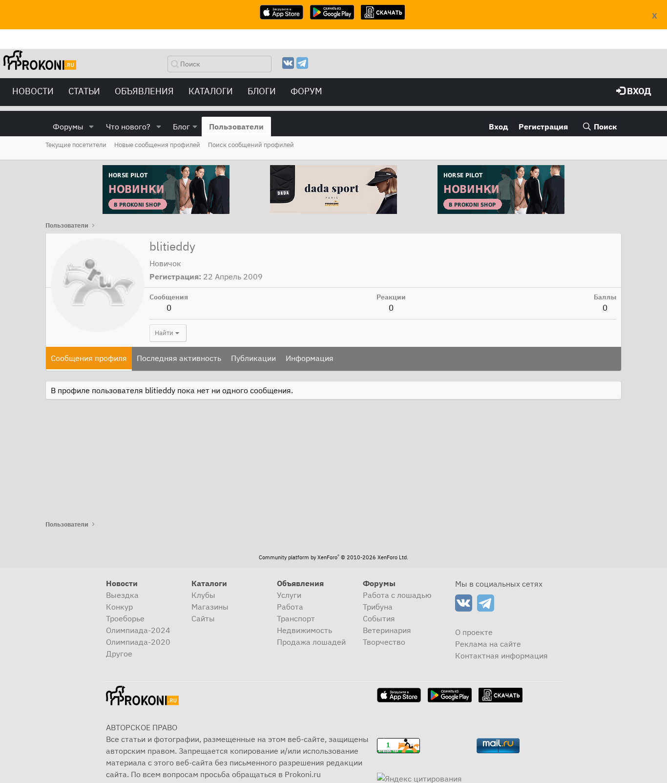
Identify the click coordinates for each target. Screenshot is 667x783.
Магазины (210, 607)
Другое (119, 653)
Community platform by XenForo (333, 557)
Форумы (68, 126)
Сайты (203, 618)
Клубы (203, 595)
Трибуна (378, 607)
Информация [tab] (310, 358)
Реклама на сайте (488, 644)
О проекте (474, 632)
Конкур (119, 607)
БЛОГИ (262, 91)
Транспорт (296, 618)
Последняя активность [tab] (179, 358)
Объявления (144, 91)
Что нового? (128, 126)
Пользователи (236, 126)
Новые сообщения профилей (157, 145)
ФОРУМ (306, 91)
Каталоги (210, 91)
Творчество (384, 642)
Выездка (122, 595)
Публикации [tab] (253, 358)
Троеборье (125, 618)
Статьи (84, 91)
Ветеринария (387, 630)
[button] (91, 126)
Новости (33, 91)
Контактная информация (501, 655)
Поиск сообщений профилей (251, 145)
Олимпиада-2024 (138, 630)
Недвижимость (304, 630)
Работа (290, 607)
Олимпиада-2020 (138, 642)
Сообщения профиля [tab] (89, 358)
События (379, 618)
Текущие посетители (75, 145)
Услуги (289, 595)
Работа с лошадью (397, 595)
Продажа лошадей (311, 642)
